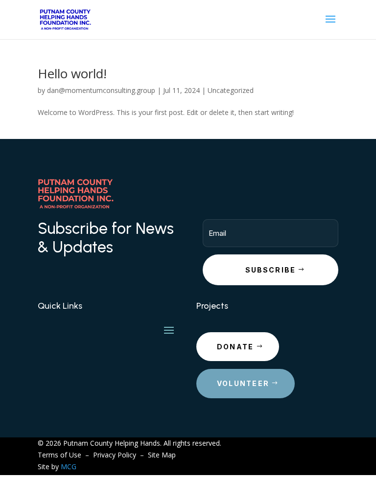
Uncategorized (231, 90)
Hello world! (72, 73)
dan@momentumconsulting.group (101, 90)
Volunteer (243, 383)
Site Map (162, 454)
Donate (235, 346)
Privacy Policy (114, 454)
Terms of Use (59, 454)
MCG (68, 466)
